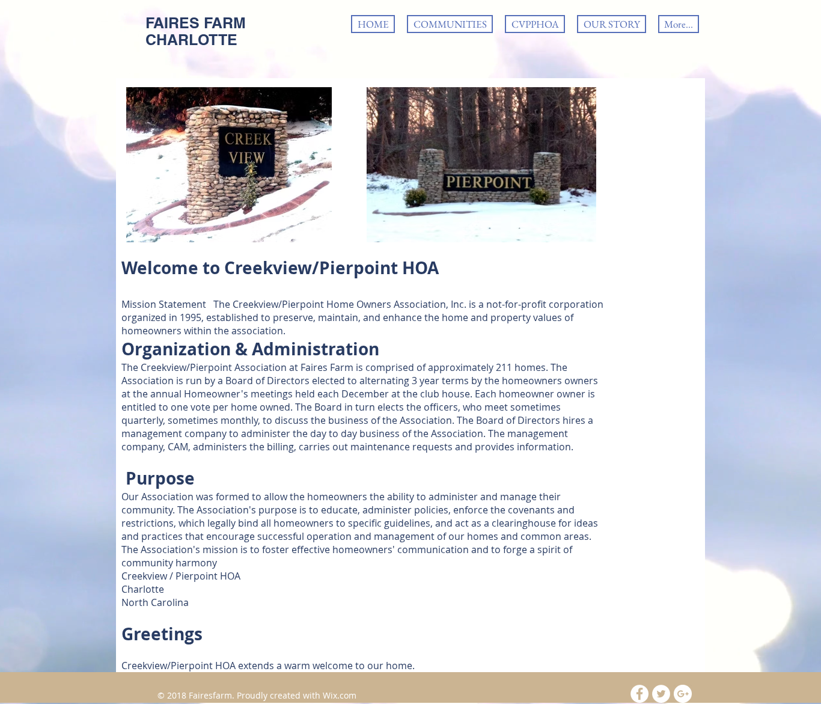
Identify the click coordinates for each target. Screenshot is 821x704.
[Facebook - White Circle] (639, 694)
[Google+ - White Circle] (683, 694)
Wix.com (339, 695)
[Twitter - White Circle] (661, 694)
